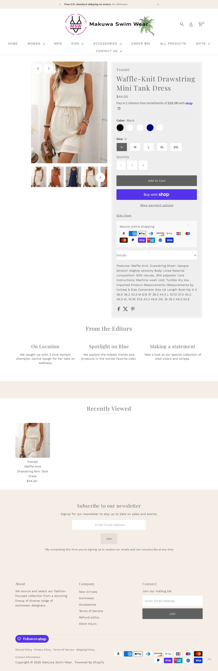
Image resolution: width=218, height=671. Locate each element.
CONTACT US (107, 51)
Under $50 (141, 43)
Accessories (87, 604)
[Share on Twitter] (126, 310)
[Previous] (38, 68)
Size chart (123, 215)
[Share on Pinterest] (133, 310)
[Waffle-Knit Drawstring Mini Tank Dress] (32, 440)
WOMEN (34, 43)
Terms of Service (91, 611)
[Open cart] (200, 24)
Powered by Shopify (89, 662)
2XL (176, 147)
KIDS (76, 43)
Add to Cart (156, 180)
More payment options (156, 205)
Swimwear (86, 598)
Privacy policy (42, 649)
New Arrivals (88, 591)
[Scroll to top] (209, 659)
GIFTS (201, 43)
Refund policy (89, 617)
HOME (13, 43)
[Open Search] (182, 24)
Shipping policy (85, 649)
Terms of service (63, 649)
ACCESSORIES (106, 43)
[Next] (48, 68)
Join (109, 538)
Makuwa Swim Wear (57, 662)
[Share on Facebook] (119, 310)
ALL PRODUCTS (173, 43)
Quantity (122, 157)
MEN (58, 43)
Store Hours (87, 623)
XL (162, 147)
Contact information (27, 657)
